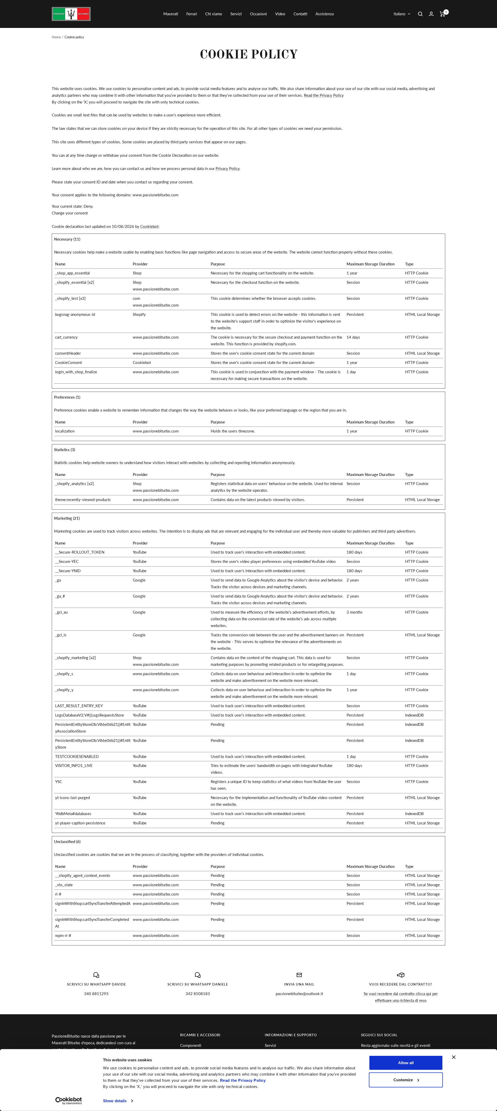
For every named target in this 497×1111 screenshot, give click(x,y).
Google (139, 580)
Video (280, 13)
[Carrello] (442, 14)
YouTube (140, 552)
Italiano (399, 14)
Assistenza (325, 13)
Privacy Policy (227, 168)
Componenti (190, 1045)
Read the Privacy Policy (243, 1080)
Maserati (170, 13)
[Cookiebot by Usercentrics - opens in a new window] (68, 1101)
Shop (137, 273)
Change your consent (70, 213)
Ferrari (191, 13)
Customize (403, 1079)
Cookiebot (149, 226)
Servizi (236, 13)
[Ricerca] (420, 14)
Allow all (406, 1063)
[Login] (431, 14)
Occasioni (258, 13)
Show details (115, 1101)
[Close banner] (454, 1057)
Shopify (139, 314)
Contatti (300, 13)
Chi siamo (213, 13)
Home (56, 37)
